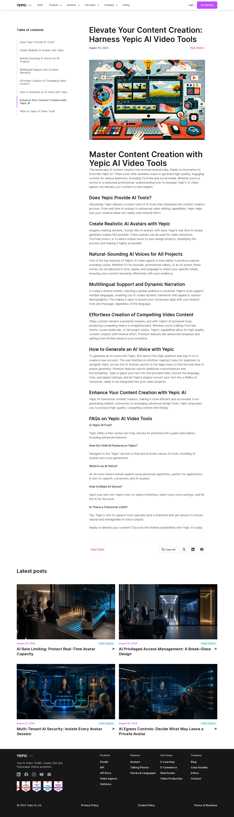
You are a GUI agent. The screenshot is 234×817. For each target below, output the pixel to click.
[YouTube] (41, 774)
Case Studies (199, 767)
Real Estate (167, 773)
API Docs (105, 773)
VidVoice (105, 784)
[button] (55, 5)
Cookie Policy (146, 805)
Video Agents (108, 778)
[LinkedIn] (19, 774)
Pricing (126, 5)
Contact (196, 778)
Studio (104, 761)
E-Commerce (168, 767)
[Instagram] (34, 774)
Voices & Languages (143, 773)
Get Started (207, 5)
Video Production (171, 778)
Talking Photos (139, 767)
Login (191, 5)
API (102, 767)
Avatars (135, 761)
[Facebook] (26, 774)
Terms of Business (205, 805)
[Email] (49, 774)
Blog (193, 761)
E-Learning (167, 761)
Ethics (195, 773)
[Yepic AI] (25, 755)
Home (40, 5)
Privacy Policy (90, 805)
